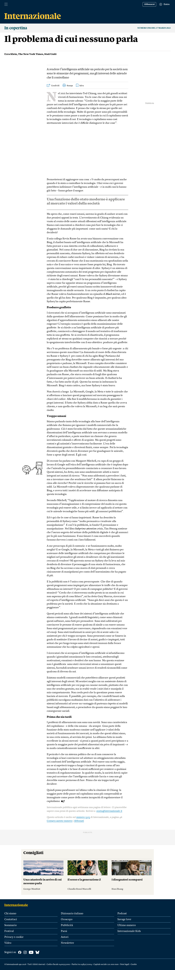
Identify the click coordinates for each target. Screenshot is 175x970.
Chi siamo (10, 913)
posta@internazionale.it (109, 811)
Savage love (124, 919)
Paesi (64, 931)
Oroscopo (66, 919)
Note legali (124, 964)
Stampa (70, 86)
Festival (9, 931)
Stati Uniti (50, 54)
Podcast (122, 913)
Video (7, 943)
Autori (64, 937)
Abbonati (79, 821)
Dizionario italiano (72, 913)
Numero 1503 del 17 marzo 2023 (154, 28)
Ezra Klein (10, 54)
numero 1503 (83, 817)
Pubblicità (67, 925)
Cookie (134, 964)
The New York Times (30, 54)
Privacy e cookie (14, 937)
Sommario (10, 925)
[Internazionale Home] (17, 905)
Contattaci (10, 919)
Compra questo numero (59, 821)
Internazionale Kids (129, 931)
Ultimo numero (126, 925)
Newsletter (67, 943)
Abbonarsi (149, 4)
